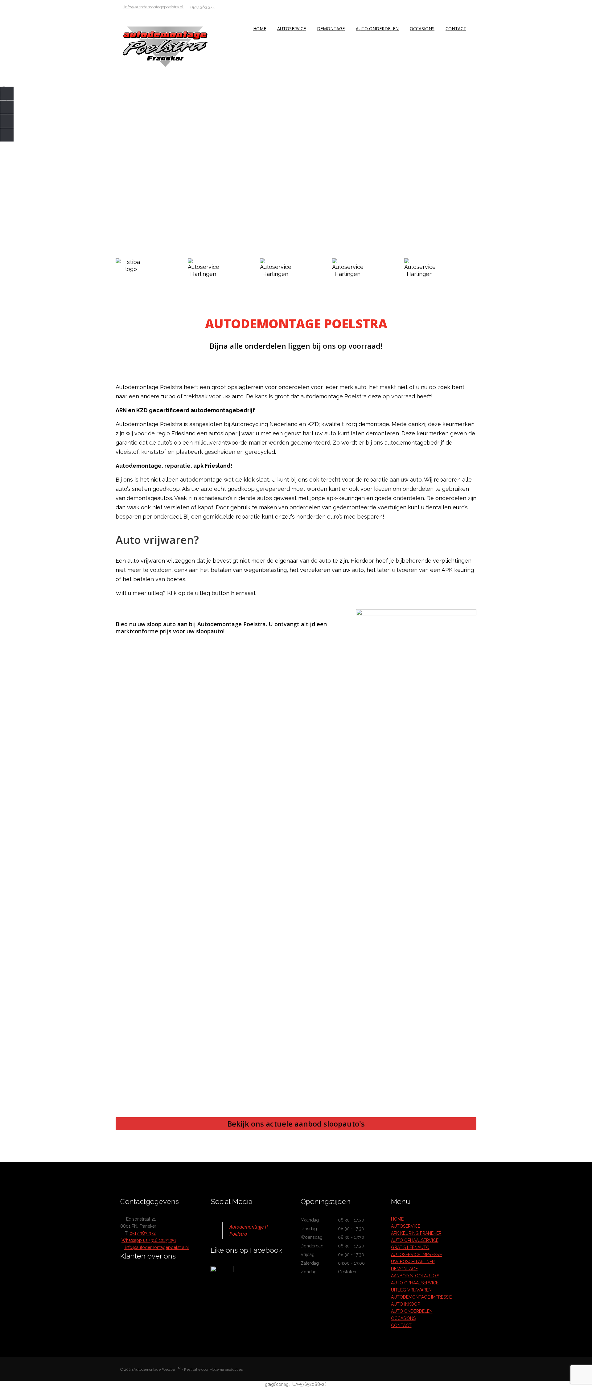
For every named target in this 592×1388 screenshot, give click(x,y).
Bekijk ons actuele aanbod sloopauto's (296, 1124)
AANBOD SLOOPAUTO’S (415, 1275)
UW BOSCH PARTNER (413, 1261)
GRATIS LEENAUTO (410, 1247)
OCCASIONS (422, 28)
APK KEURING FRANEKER (416, 1233)
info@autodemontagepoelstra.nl (153, 7)
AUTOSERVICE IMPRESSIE (416, 1254)
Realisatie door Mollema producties (213, 1369)
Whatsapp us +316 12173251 (148, 1240)
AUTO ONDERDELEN (377, 28)
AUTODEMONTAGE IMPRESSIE (421, 1297)
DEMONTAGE (331, 28)
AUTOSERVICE (291, 28)
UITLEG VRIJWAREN (411, 1289)
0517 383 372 (202, 7)
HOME (259, 28)
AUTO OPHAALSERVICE (414, 1240)
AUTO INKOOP (405, 1304)
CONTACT (456, 28)
